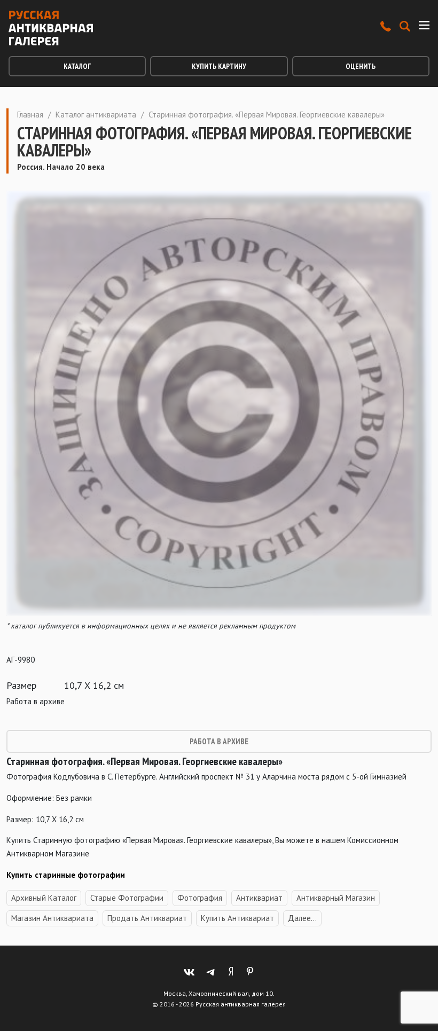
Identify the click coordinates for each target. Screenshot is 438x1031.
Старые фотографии (126, 898)
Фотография (199, 898)
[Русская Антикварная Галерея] (51, 28)
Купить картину (219, 66)
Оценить (361, 66)
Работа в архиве (219, 741)
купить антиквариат (237, 918)
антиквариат (259, 898)
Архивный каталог (43, 898)
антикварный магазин (335, 898)
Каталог (77, 66)
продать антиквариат (147, 918)
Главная (30, 114)
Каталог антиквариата (96, 114)
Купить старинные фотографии (65, 875)
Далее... (302, 918)
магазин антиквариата (52, 918)
